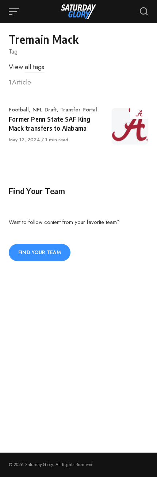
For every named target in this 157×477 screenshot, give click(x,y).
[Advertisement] (78, 357)
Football (19, 110)
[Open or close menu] (14, 11)
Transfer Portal (78, 110)
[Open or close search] (144, 11)
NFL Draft (44, 110)
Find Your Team (39, 252)
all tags (34, 67)
